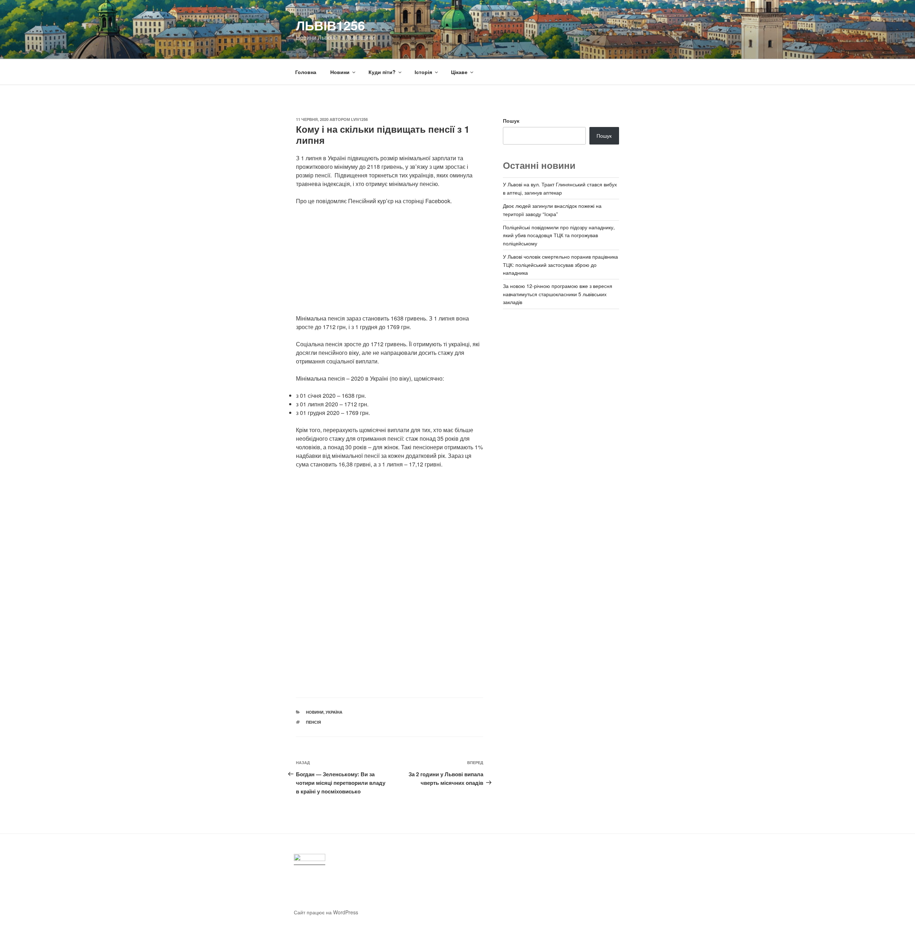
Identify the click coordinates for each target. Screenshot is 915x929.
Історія (423, 71)
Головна (305, 71)
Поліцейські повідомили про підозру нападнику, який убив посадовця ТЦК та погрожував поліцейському (559, 235)
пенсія (313, 722)
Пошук (511, 120)
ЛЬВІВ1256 (330, 25)
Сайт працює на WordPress (326, 912)
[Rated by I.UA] (309, 859)
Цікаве (459, 71)
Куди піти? (382, 71)
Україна (334, 712)
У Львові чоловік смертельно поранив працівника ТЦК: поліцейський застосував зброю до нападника (560, 264)
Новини (340, 71)
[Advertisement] (389, 264)
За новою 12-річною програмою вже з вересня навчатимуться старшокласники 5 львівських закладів (557, 293)
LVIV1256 (359, 119)
